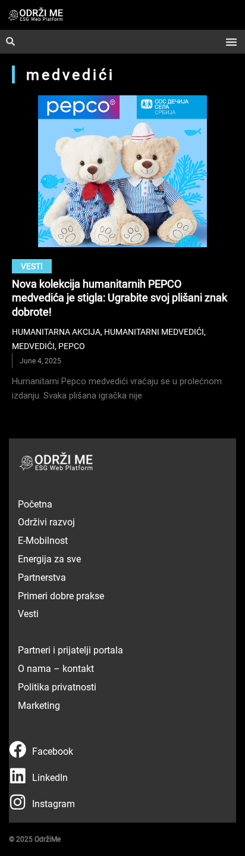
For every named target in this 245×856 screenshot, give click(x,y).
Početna (35, 503)
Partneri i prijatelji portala (70, 649)
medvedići (33, 345)
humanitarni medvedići (154, 331)
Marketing (39, 705)
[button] (231, 42)
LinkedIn (50, 777)
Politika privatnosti (57, 686)
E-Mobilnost (43, 540)
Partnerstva (42, 577)
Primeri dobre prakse (61, 595)
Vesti (32, 266)
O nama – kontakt (56, 668)
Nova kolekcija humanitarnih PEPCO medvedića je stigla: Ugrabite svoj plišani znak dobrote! (119, 297)
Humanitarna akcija (56, 331)
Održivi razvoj (46, 521)
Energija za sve (49, 558)
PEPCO (71, 345)
